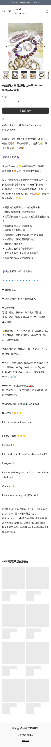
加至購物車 (25, 110)
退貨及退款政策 (27, 735)
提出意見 (25, 741)
